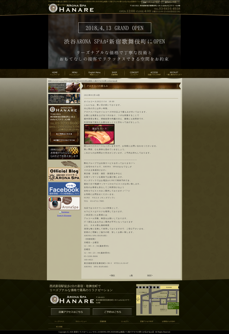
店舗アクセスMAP (146, 321)
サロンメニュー (81, 321)
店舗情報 (103, 321)
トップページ (59, 321)
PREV (113, 275)
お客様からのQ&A (168, 321)
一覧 (131, 275)
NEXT (149, 275)
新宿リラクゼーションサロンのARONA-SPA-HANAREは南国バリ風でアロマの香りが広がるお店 (82, 81)
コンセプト (125, 321)
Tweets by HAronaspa (64, 215)
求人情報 (59, 327)
